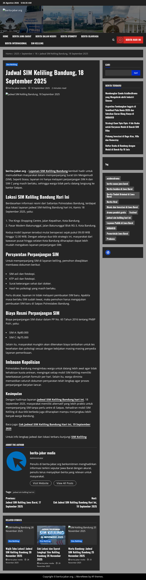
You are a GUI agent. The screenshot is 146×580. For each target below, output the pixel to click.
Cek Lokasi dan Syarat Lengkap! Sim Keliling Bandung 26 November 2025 (49, 554)
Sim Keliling (37, 43)
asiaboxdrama (113, 178)
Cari (107, 64)
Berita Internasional (16, 43)
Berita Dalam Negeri (46, 36)
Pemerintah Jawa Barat (117, 233)
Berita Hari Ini (133, 39)
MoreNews (82, 576)
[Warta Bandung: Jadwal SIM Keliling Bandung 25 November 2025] (82, 535)
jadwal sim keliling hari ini (23, 492)
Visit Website (40, 483)
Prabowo (111, 239)
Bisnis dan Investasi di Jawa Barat (122, 207)
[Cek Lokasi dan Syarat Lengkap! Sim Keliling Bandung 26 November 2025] (51, 535)
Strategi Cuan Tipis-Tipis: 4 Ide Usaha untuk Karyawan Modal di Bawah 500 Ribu (122, 126)
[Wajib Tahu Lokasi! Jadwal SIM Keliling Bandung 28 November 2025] (20, 535)
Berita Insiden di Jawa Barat (120, 189)
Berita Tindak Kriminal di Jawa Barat (120, 195)
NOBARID (111, 228)
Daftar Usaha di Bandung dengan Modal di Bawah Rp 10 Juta (120, 147)
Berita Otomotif (69, 36)
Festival (133, 212)
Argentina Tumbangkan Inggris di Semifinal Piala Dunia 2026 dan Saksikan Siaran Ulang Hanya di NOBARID (120, 112)
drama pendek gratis (116, 212)
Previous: (23, 502)
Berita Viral (112, 202)
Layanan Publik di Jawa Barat (120, 223)
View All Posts (65, 483)
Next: (75, 502)
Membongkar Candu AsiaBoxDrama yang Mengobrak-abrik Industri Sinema (121, 97)
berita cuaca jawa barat (117, 183)
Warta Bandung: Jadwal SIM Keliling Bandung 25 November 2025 (81, 552)
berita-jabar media (17, 88)
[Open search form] (113, 40)
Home (5, 36)
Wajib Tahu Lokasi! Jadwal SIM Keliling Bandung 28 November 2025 (19, 552)
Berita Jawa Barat (21, 36)
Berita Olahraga (90, 36)
